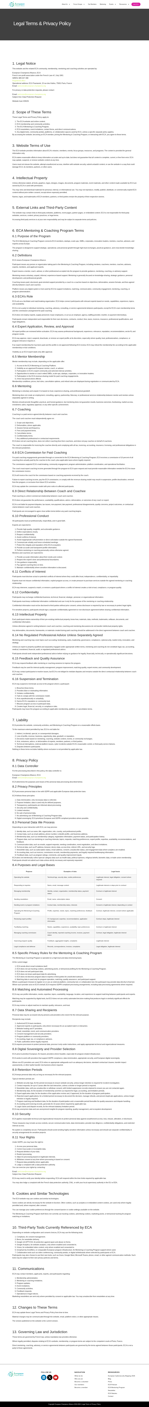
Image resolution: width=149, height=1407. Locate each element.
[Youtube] (55, 1377)
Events (111, 4)
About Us (65, 4)
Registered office (18, 81)
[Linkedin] (43, 1377)
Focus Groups (77, 4)
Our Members (92, 4)
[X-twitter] (49, 1377)
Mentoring (103, 4)
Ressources (123, 4)
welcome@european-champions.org (32, 86)
